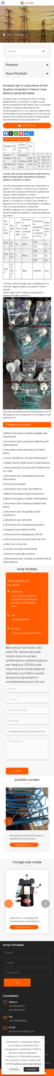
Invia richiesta (29, 125)
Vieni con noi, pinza (16, 544)
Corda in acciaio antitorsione (21, 549)
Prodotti (19, 34)
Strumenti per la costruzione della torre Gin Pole (26, 469)
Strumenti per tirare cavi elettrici (23, 489)
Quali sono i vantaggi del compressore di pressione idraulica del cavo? (24, 920)
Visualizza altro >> (24, 844)
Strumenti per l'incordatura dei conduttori (21, 513)
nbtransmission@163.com (26, 633)
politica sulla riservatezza (27, 1063)
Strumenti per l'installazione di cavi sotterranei (24, 478)
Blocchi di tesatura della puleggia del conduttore (25, 435)
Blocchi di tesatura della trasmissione (26, 498)
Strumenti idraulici (15, 484)
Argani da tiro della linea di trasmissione (27, 462)
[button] (8, 821)
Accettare (31, 1069)
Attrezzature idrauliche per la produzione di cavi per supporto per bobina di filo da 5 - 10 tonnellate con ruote (27, 837)
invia (17, 771)
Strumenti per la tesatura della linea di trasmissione (26, 443)
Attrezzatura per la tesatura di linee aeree (24, 451)
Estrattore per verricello (18, 520)
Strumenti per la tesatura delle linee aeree (24, 505)
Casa (9, 34)
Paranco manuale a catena (20, 553)
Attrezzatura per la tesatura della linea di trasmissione (27, 560)
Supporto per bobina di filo (19, 38)
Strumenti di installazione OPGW (23, 534)
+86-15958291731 (20, 619)
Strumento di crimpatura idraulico (24, 524)
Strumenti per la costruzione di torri (25, 539)
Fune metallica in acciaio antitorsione (26, 458)
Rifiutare (14, 1069)
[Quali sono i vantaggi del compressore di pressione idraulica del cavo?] (27, 891)
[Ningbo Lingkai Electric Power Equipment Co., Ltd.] (27, 3)
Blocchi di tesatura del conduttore (24, 493)
